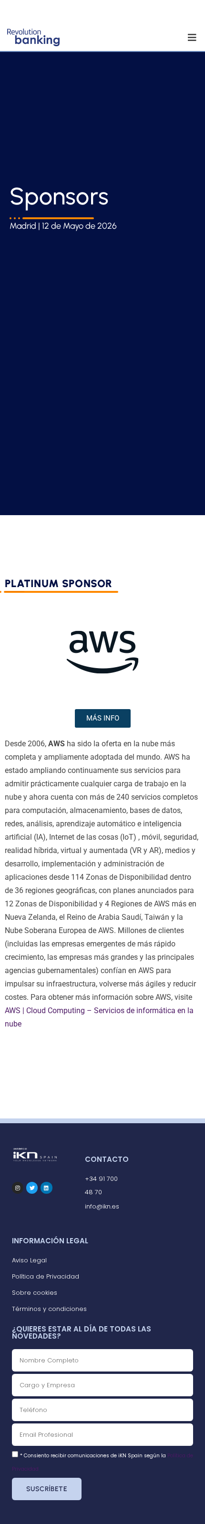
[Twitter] (32, 1187)
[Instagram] (17, 1187)
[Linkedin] (46, 1187)
